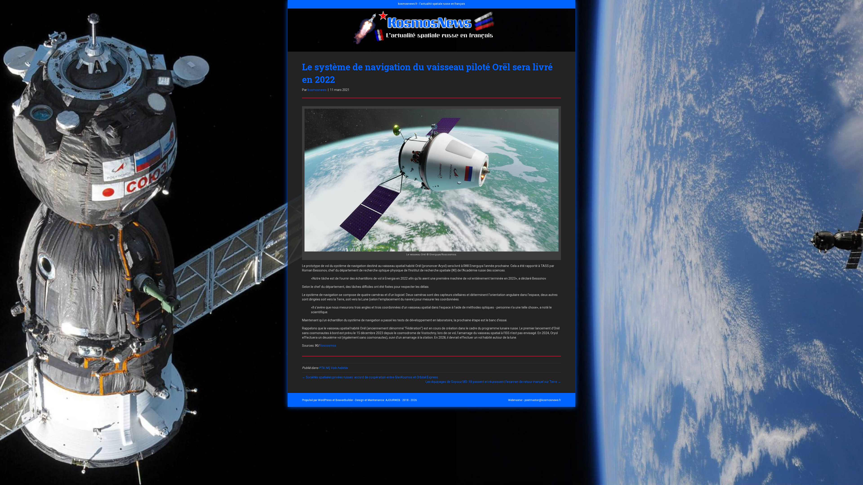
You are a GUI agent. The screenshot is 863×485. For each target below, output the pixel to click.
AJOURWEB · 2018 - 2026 (401, 400)
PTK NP (324, 368)
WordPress (325, 400)
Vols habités (339, 368)
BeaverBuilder (344, 400)
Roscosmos (328, 345)
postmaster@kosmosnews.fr (543, 400)
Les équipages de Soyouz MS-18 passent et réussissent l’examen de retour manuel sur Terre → (493, 382)
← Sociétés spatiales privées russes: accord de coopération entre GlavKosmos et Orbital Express (370, 377)
